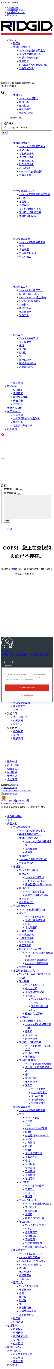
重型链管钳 (31, 1157)
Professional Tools (16, 12)
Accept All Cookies (27, 687)
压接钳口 (24, 888)
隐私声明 (12, 761)
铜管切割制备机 (33, 1243)
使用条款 (12, 776)
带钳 (27, 1160)
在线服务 (12, 386)
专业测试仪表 (26, 863)
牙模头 (34, 1003)
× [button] (2, 809)
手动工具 (24, 150)
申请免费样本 (20, 397)
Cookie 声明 (13, 765)
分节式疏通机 (26, 161)
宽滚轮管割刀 (38, 1103)
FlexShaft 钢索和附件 (36, 963)
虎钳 (21, 345)
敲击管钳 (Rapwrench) (37, 1135)
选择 (4, 133)
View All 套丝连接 (34, 985)
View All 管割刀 (39, 1089)
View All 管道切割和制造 (38, 1064)
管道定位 (24, 856)
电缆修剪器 (25, 312)
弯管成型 (24, 249)
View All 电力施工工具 (31, 290)
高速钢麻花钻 (26, 367)
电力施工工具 (20, 287)
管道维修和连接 (27, 253)
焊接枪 (28, 1214)
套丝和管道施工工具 (24, 191)
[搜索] (27, 507)
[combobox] (15, 89)
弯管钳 (28, 1139)
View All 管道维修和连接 (38, 1203)
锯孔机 (28, 1031)
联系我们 (12, 429)
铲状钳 (28, 1146)
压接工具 (24, 874)
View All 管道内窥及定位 (32, 830)
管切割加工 (25, 256)
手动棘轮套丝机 (39, 1006)
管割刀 (28, 1085)
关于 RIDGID (14, 411)
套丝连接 (24, 201)
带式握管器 (25, 342)
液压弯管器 (31, 1038)
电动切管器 (31, 1081)
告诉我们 (14, 569)
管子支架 (30, 1056)
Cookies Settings (27, 695)
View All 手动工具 (34, 917)
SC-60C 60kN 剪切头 (30, 301)
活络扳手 (30, 1164)
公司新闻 (18, 415)
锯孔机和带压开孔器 (30, 209)
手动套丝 (30, 995)
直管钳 (28, 1121)
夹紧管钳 (30, 1175)
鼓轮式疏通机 (26, 157)
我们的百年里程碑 (22, 425)
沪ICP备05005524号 (19, 800)
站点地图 (12, 772)
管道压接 (18, 866)
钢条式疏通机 (26, 164)
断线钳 (22, 352)
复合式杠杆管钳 (33, 1153)
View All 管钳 (32, 1117)
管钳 (21, 246)
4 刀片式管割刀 (39, 1092)
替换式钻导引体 (27, 363)
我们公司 (12, 713)
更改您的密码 (14, 22)
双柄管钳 (30, 1171)
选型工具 (24, 315)
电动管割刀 (31, 1232)
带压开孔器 (31, 1035)
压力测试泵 (31, 1211)
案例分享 (18, 422)
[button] (27, 2)
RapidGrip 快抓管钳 (36, 1128)
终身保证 (18, 390)
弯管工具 (30, 1189)
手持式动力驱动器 (34, 992)
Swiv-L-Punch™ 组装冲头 (32, 297)
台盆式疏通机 (26, 153)
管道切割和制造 (27, 216)
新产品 (16, 1318)
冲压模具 (24, 304)
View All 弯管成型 (34, 1185)
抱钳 (27, 1125)
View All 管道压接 (28, 870)
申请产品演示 (14, 408)
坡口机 (22, 198)
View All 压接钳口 (34, 891)
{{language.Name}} (17, 127)
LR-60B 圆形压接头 (29, 294)
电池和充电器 (26, 902)
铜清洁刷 (30, 1239)
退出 (9, 25)
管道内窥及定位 (21, 827)
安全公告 (18, 400)
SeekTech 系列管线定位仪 (33, 859)
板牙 (33, 1010)
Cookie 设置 (13, 768)
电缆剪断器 (25, 308)
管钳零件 (30, 1178)
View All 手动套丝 (40, 999)
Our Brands (12, 15)
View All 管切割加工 (35, 1225)
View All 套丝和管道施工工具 (34, 194)
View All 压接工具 (34, 877)
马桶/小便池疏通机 (35, 920)
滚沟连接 (24, 205)
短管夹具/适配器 (34, 1013)
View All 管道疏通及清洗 (32, 146)
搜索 (7, 521)
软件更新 (18, 404)
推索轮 (28, 852)
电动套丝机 (31, 988)
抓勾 (27, 924)
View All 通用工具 (28, 338)
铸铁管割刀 (31, 1078)
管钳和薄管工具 (21, 239)
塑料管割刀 (31, 1236)
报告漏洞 (12, 779)
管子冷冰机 (31, 1207)
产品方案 (12, 823)
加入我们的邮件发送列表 (26, 418)
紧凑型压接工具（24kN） (38, 884)
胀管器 (28, 1196)
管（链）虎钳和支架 (30, 212)
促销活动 (18, 382)
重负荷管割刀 (38, 1096)
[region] (27, 684)
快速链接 (12, 728)
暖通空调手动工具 (34, 1218)
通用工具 (18, 334)
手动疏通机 (31, 927)
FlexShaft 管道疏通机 (30, 171)
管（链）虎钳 (32, 1053)
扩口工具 (30, 1193)
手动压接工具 (26, 899)
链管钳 (28, 1150)
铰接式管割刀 (38, 1099)
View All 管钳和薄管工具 (32, 242)
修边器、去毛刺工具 (36, 1246)
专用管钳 (30, 1168)
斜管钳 (28, 1132)
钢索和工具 (25, 175)
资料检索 (18, 393)
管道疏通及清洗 (21, 143)
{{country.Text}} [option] (15, 117)
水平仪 (22, 349)
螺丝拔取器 (25, 360)
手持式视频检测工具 (30, 834)
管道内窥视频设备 (28, 838)
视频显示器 (31, 848)
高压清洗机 (25, 168)
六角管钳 (30, 1142)
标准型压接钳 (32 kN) (36, 895)
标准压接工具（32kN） (37, 881)
